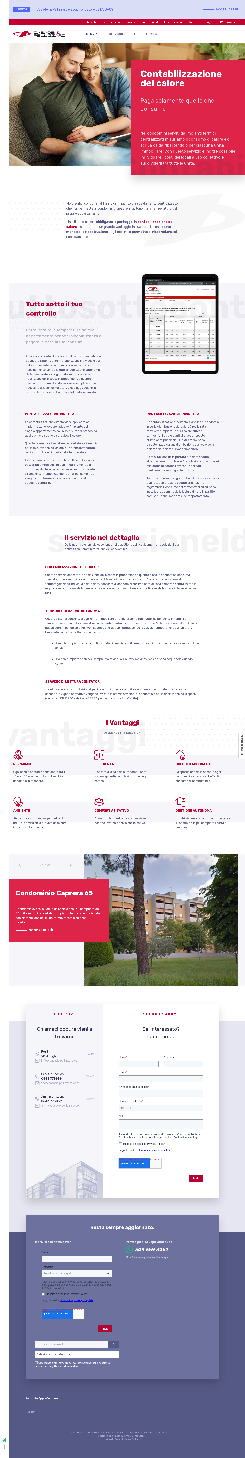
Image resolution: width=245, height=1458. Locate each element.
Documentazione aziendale (142, 22)
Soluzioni (115, 34)
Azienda (91, 22)
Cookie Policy (114, 1439)
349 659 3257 (152, 1250)
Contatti (194, 22)
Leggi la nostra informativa (63, 1366)
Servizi (92, 34)
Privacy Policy (130, 1439)
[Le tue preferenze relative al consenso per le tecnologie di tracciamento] (242, 745)
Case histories (144, 34)
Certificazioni (111, 22)
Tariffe (30, 1411)
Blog (208, 22)
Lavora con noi (174, 22)
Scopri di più (227, 9)
